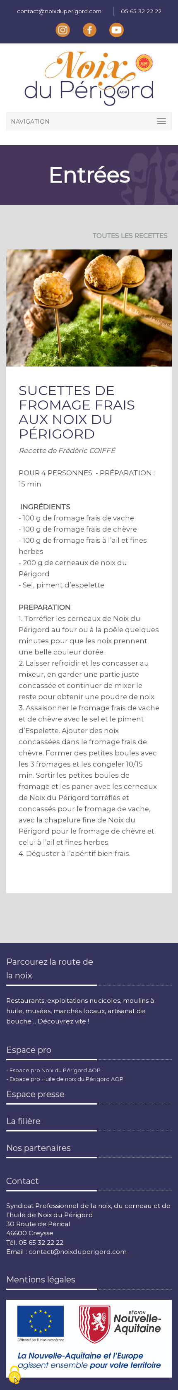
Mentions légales (40, 1280)
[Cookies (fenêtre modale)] (14, 1375)
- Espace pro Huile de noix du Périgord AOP (64, 1079)
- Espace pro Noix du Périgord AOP (53, 1070)
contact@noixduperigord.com (59, 11)
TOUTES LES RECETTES (130, 236)
